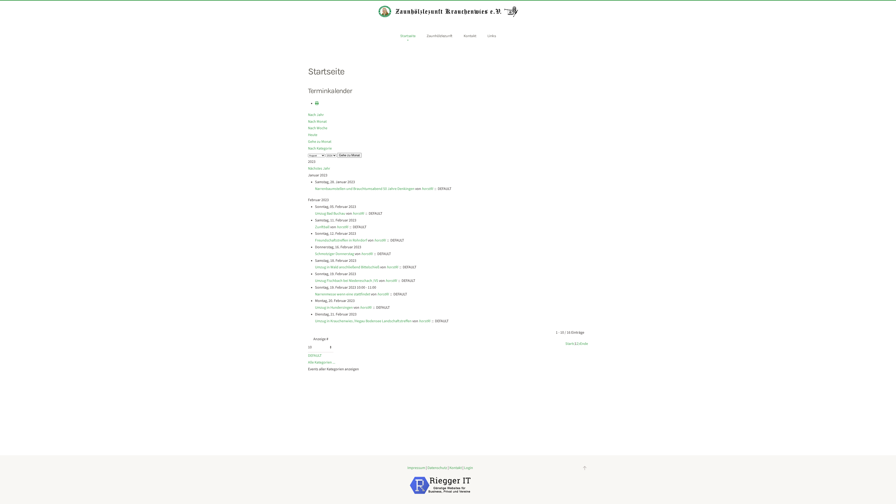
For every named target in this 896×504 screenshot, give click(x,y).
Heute (312, 134)
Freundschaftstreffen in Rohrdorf (341, 240)
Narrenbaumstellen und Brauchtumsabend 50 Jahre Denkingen (364, 188)
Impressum (416, 467)
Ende (584, 343)
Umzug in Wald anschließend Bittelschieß (347, 267)
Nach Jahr (316, 114)
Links (491, 36)
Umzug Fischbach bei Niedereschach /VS (346, 280)
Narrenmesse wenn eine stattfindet (342, 294)
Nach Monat (317, 121)
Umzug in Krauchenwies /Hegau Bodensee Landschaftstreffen (363, 321)
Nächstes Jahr (319, 168)
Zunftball (322, 227)
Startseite (408, 36)
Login (468, 467)
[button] (585, 468)
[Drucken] (317, 103)
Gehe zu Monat (319, 141)
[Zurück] (574, 343)
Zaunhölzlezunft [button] (439, 36)
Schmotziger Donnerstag (334, 253)
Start (569, 343)
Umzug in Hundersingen (334, 307)
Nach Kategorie (320, 148)
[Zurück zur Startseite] (448, 11)
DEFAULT (315, 355)
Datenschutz (437, 467)
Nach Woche (317, 128)
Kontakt (470, 36)
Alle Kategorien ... (321, 362)
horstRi (427, 188)
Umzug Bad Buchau (330, 213)
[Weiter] (579, 343)
